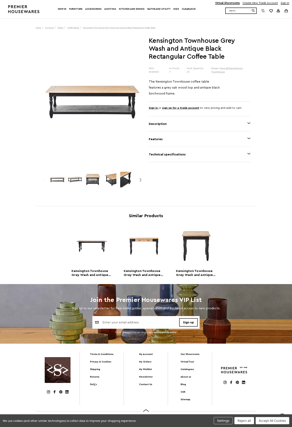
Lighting (110, 9)
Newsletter (146, 377)
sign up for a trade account (180, 108)
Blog (183, 384)
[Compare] (263, 11)
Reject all (244, 420)
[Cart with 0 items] (286, 10)
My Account (146, 354)
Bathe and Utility (159, 9)
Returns (94, 377)
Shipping (95, 369)
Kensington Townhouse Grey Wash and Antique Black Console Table (142, 273)
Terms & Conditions (101, 354)
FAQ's (93, 384)
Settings (223, 420)
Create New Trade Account (260, 3)
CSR (183, 392)
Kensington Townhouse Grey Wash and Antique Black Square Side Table (194, 273)
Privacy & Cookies (100, 361)
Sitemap (185, 399)
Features (156, 139)
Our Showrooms (190, 354)
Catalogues (187, 369)
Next (140, 181)
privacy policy (169, 332)
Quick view (92, 246)
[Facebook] (54, 392)
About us (186, 377)
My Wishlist (145, 369)
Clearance (189, 9)
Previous (44, 181)
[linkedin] (67, 392)
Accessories (93, 9)
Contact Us (145, 384)
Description (158, 123)
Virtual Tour (187, 361)
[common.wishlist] (271, 10)
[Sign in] (278, 10)
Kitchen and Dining (132, 9)
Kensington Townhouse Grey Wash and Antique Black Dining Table (90, 273)
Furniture (75, 9)
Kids (176, 9)
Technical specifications (167, 154)
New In (62, 9)
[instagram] (48, 392)
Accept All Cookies (272, 420)
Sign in (285, 3)
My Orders (145, 361)
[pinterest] (60, 392)
